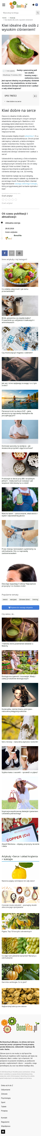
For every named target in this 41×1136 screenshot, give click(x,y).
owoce (5, 599)
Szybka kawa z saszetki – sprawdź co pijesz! (20, 772)
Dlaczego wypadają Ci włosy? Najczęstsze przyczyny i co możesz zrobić (19, 585)
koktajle (8, 859)
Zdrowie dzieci (24, 599)
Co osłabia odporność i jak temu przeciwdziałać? (15, 290)
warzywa (13, 599)
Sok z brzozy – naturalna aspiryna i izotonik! (20, 742)
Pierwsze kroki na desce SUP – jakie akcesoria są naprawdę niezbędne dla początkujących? (17, 413)
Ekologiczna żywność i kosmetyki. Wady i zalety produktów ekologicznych (18, 677)
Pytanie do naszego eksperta (22, 607)
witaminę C (29, 136)
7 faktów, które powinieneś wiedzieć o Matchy (17, 645)
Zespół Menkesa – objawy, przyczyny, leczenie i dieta (20, 845)
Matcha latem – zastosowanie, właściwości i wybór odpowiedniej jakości (20, 514)
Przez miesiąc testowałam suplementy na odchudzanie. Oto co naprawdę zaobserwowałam (19, 551)
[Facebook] (36, 5)
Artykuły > (7, 856)
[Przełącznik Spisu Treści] (33, 96)
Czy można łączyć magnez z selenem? (17, 353)
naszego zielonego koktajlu (26, 183)
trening (35, 599)
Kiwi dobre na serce (14, 101)
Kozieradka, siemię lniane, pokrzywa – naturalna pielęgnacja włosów (17, 710)
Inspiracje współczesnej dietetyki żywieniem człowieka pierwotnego (20, 812)
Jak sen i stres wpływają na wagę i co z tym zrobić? (19, 384)
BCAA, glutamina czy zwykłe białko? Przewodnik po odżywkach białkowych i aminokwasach (18, 320)
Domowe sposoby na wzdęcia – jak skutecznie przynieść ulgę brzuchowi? (17, 447)
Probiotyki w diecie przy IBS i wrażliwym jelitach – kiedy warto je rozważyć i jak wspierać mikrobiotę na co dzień (18, 481)
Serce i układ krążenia (25, 856)
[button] (3, 5)
